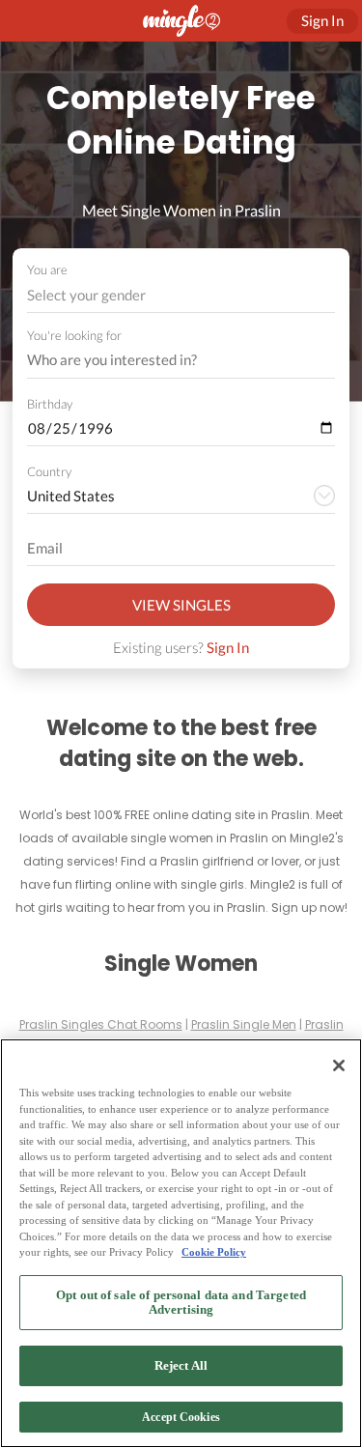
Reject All (181, 1365)
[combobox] (181, 295)
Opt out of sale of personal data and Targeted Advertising (181, 1303)
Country (49, 471)
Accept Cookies (181, 1417)
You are (47, 269)
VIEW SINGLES (181, 604)
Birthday (49, 404)
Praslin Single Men (243, 1024)
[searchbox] (168, 360)
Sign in (322, 20)
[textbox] (179, 294)
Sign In (228, 647)
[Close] (339, 1065)
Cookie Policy (213, 1252)
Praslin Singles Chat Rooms (100, 1024)
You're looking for (74, 335)
